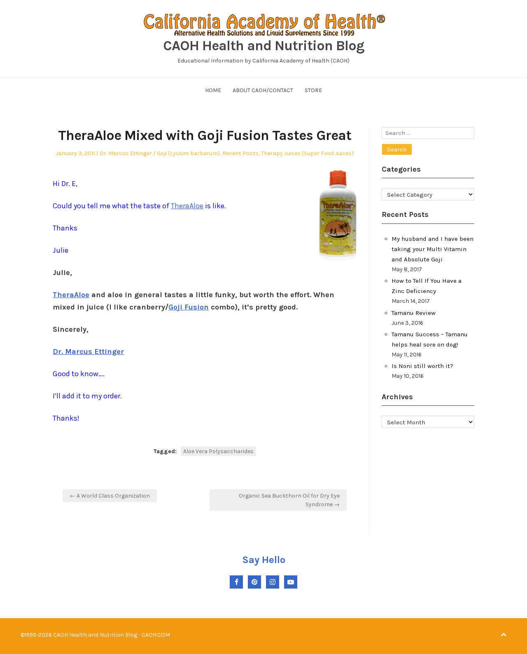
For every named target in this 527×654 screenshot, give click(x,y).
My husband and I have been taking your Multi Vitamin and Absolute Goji (432, 249)
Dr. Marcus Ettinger (126, 153)
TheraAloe (187, 205)
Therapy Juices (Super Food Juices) (307, 153)
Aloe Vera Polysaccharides (218, 451)
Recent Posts (240, 153)
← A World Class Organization (110, 495)
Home (213, 90)
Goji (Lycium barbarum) (188, 153)
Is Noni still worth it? (422, 366)
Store (313, 90)
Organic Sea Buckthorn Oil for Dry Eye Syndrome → (289, 500)
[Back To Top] (503, 635)
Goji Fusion (188, 307)
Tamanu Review (414, 313)
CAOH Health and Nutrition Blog (263, 45)
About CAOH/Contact (263, 90)
